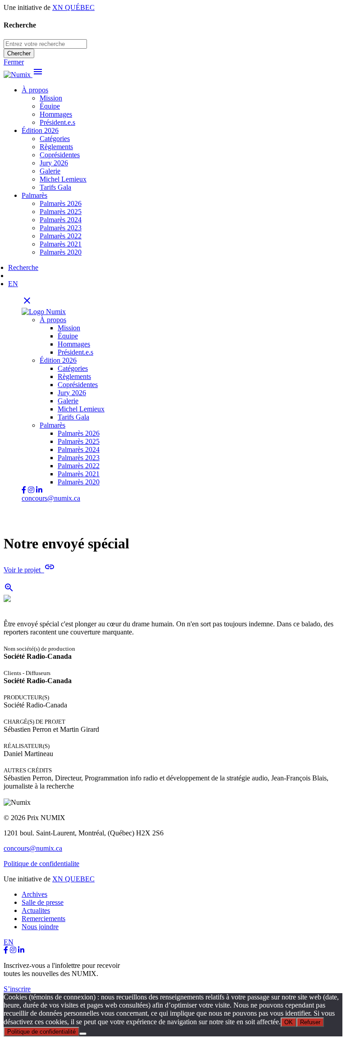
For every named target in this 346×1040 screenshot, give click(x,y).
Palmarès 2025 (61, 211)
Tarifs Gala (55, 187)
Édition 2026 (40, 130)
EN (13, 283)
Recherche (23, 267)
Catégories (55, 138)
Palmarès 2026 (61, 203)
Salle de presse (43, 902)
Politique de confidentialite (41, 863)
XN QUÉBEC (73, 7)
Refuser (310, 1022)
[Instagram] (13, 950)
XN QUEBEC (73, 879)
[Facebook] (6, 950)
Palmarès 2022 (61, 236)
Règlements (56, 147)
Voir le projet (29, 570)
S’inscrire (17, 989)
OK (288, 1022)
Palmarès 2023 (61, 228)
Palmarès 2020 (61, 252)
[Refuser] (82, 1033)
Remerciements (43, 918)
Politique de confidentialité (41, 1031)
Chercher (19, 53)
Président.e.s (57, 122)
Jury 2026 (54, 163)
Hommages (56, 114)
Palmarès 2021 (61, 244)
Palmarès (34, 195)
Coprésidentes (60, 155)
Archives (34, 894)
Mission (51, 98)
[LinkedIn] (21, 950)
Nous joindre (40, 927)
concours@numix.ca (51, 498)
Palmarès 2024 (61, 220)
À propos (35, 90)
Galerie (50, 171)
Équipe (50, 106)
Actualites (36, 910)
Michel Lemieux (63, 179)
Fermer (14, 62)
